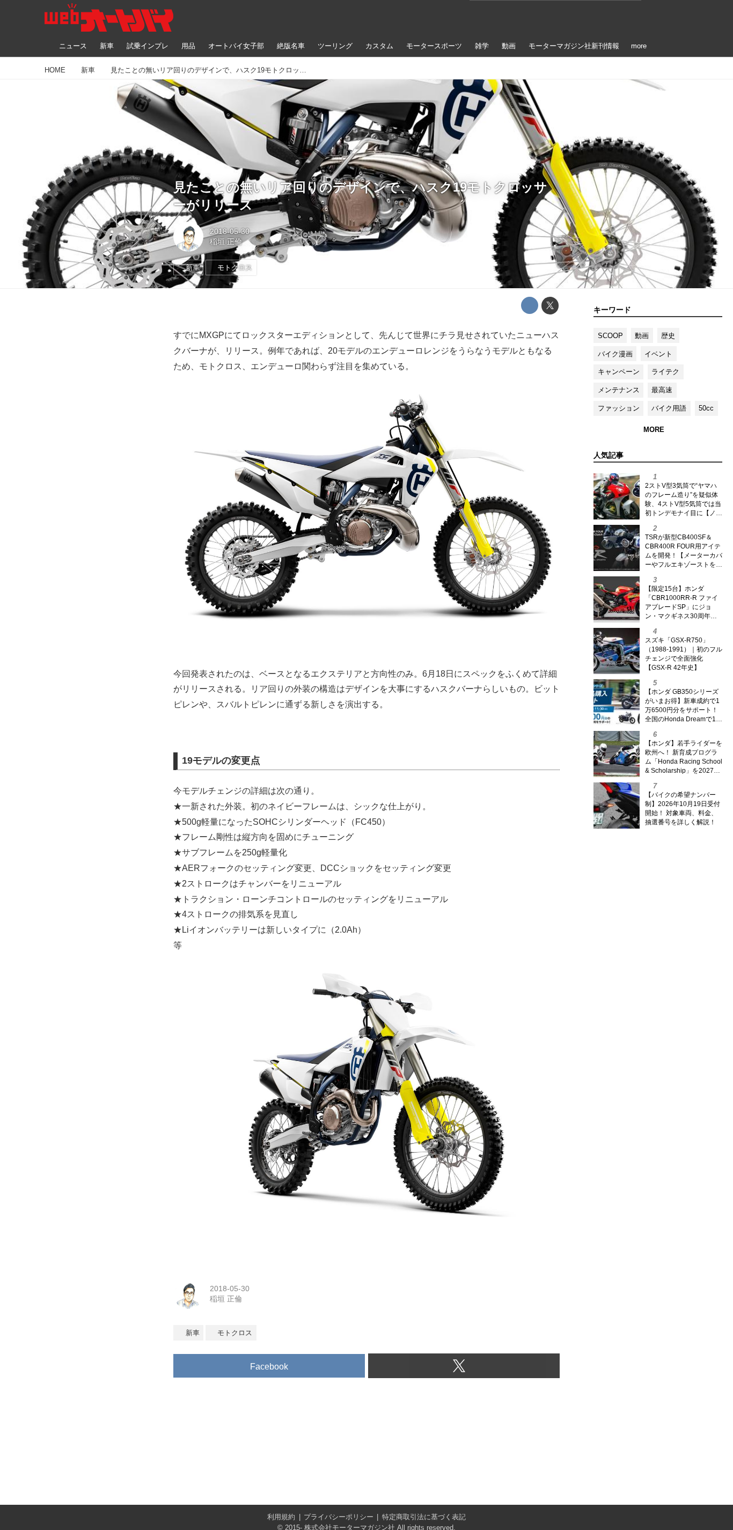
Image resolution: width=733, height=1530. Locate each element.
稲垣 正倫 (226, 241)
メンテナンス (619, 390)
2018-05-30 (230, 231)
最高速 (661, 390)
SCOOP (610, 336)
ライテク (665, 372)
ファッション (619, 408)
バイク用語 (668, 408)
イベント (658, 354)
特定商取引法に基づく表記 (424, 1517)
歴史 (668, 336)
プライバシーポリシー (338, 1517)
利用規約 (281, 1517)
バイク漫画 (615, 354)
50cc (706, 408)
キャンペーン (619, 372)
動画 (642, 336)
